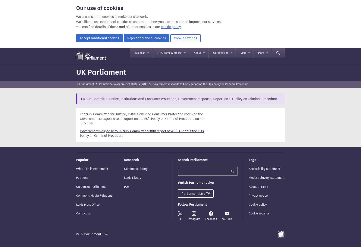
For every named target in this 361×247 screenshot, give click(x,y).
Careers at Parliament (91, 186)
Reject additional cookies (146, 38)
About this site (258, 186)
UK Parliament (101, 72)
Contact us (83, 213)
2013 (144, 84)
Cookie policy (258, 204)
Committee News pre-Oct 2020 (118, 84)
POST (127, 186)
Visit (243, 53)
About (197, 53)
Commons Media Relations (94, 195)
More (261, 53)
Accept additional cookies (99, 38)
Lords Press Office (88, 204)
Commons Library (136, 169)
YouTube (227, 219)
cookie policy (171, 27)
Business (139, 53)
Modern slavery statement (266, 177)
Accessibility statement (264, 169)
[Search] (278, 53)
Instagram (194, 219)
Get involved (220, 53)
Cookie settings (185, 38)
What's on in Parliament (92, 169)
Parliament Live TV (196, 194)
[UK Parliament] (91, 56)
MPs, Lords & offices (169, 53)
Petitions (82, 177)
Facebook (211, 219)
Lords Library (132, 177)
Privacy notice (258, 195)
